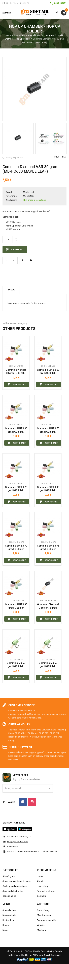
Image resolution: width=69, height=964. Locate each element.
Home (8, 35)
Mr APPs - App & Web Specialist (45, 955)
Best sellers (8, 920)
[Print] (31, 260)
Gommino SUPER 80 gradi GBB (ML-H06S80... (48, 489)
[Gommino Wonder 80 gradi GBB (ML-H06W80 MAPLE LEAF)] (16, 349)
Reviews (11, 290)
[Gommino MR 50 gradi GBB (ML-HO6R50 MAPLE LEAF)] (16, 643)
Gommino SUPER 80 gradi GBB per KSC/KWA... (16, 606)
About (40, 881)
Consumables (9, 896)
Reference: (11, 196)
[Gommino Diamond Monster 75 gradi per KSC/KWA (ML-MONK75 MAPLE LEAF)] (48, 584)
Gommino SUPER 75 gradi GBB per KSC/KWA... (48, 547)
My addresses (44, 915)
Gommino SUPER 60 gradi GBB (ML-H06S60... (16, 430)
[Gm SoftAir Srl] (34, 12)
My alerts (41, 930)
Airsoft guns (9, 876)
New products (9, 915)
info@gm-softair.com (17, 841)
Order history (43, 910)
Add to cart (19, 384)
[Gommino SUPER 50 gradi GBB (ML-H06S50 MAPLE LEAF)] (48, 349)
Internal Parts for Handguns (41, 35)
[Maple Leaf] (9, 358)
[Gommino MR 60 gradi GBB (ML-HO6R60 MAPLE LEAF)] (48, 643)
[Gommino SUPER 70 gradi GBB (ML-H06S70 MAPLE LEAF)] (48, 408)
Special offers (9, 910)
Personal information (47, 920)
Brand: (9, 192)
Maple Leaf (28, 192)
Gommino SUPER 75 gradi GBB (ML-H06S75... (16, 489)
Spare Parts (19, 35)
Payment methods (45, 891)
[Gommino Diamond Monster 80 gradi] (18, 138)
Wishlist (41, 925)
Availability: (11, 200)
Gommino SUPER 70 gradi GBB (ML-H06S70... (48, 430)
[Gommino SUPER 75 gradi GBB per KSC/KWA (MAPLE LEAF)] (48, 525)
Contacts (41, 896)
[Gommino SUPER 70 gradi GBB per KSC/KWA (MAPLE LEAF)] (16, 525)
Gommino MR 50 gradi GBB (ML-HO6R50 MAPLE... (16, 665)
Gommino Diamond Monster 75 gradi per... (48, 606)
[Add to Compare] (14, 260)
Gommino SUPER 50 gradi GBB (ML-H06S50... (48, 372)
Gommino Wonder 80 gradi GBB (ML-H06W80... (16, 372)
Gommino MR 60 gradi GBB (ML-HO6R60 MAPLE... (48, 665)
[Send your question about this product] (22, 260)
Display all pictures (13, 157)
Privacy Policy (47, 951)
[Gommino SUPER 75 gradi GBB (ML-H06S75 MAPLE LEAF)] (16, 467)
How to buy (42, 886)
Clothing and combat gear (15, 886)
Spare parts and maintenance (17, 881)
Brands (6, 925)
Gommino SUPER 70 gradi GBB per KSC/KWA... (16, 547)
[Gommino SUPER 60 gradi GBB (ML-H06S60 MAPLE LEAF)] (16, 408)
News (5, 930)
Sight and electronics (13, 891)
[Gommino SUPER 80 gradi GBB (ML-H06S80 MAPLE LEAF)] (48, 467)
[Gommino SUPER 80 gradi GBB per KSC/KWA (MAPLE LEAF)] (16, 584)
